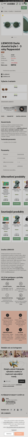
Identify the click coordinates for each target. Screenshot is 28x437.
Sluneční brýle (20, 154)
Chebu (20, 304)
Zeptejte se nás (6, 76)
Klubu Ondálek (11, 1)
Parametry (10, 116)
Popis (2, 116)
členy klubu (5, 288)
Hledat (24, 7)
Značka (21, 116)
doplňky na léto (20, 268)
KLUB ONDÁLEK (7, 318)
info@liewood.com (9, 272)
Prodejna (20, 332)
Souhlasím (19, 433)
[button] (5, 201)
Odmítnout (8, 433)
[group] (5, 193)
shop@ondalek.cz (10, 401)
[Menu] (3, 4)
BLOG (20, 318)
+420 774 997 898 (10, 403)
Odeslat (21, 381)
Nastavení (14, 430)
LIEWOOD (20, 166)
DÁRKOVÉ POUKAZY (7, 332)
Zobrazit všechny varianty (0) (7, 101)
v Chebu (21, 334)
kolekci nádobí (18, 267)
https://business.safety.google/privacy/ (16, 427)
